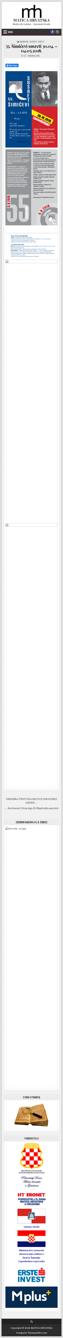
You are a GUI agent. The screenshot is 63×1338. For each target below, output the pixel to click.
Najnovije (24, 41)
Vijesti (41, 41)
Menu (10, 32)
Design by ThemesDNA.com (31, 1333)
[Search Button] (57, 32)
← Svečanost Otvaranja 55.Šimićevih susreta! (31, 808)
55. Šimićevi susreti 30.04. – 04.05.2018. (31, 48)
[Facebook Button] (52, 32)
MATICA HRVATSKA (31, 20)
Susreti (33, 41)
